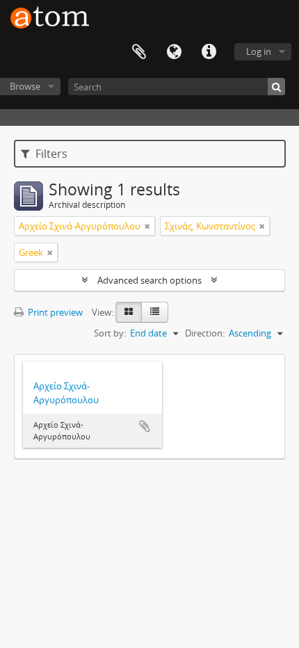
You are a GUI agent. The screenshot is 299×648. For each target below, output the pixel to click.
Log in (258, 51)
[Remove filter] (147, 226)
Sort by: (110, 333)
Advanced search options (149, 280)
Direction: (205, 333)
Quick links (208, 52)
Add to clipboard (145, 426)
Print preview (54, 312)
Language (173, 52)
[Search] (276, 86)
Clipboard (139, 52)
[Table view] (154, 312)
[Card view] (128, 312)
